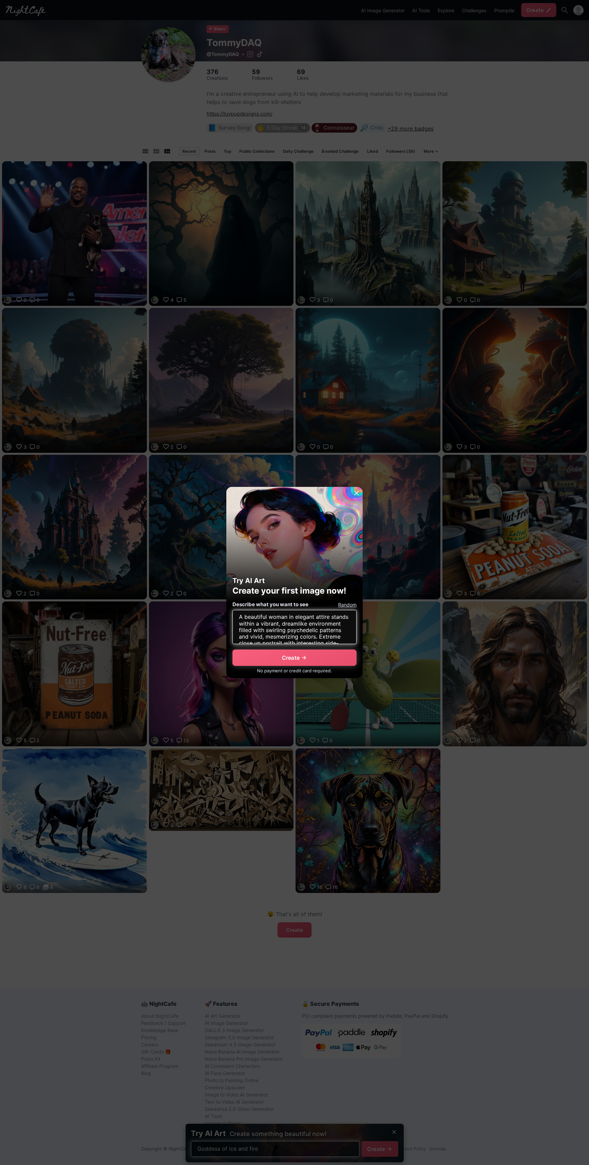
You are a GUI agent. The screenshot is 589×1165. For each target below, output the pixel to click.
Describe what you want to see (270, 604)
